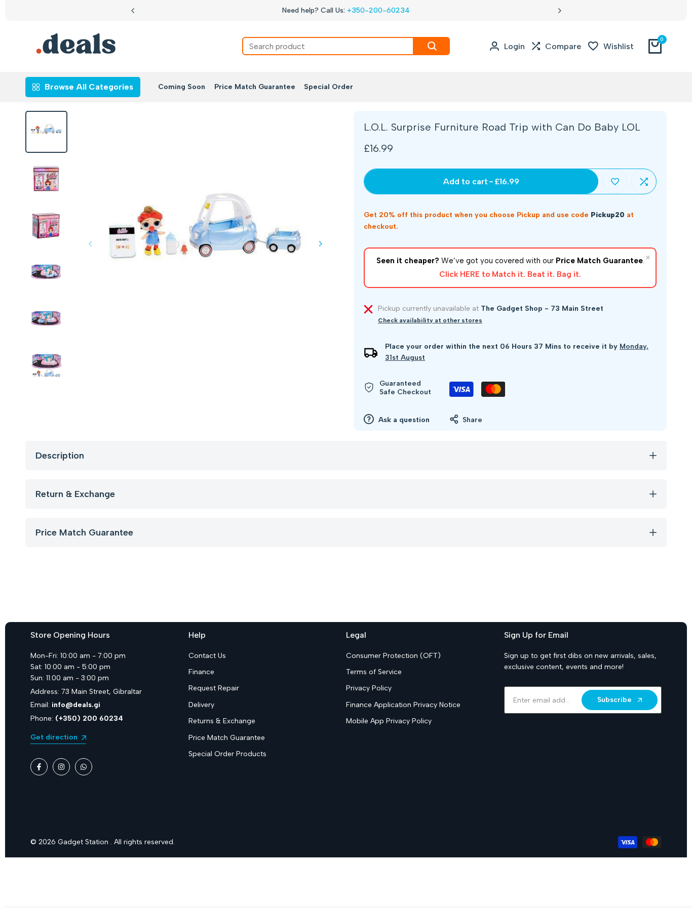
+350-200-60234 (378, 10)
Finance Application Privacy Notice (403, 704)
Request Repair (213, 688)
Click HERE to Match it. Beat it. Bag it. (510, 274)
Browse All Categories (89, 87)
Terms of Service (374, 672)
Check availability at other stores (430, 320)
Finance (201, 672)
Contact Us (207, 655)
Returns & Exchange (221, 721)
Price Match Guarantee (226, 737)
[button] (614, 181)
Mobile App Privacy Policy (389, 721)
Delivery (201, 704)
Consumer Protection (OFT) (393, 655)
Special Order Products (227, 754)
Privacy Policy (369, 688)
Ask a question (403, 420)
